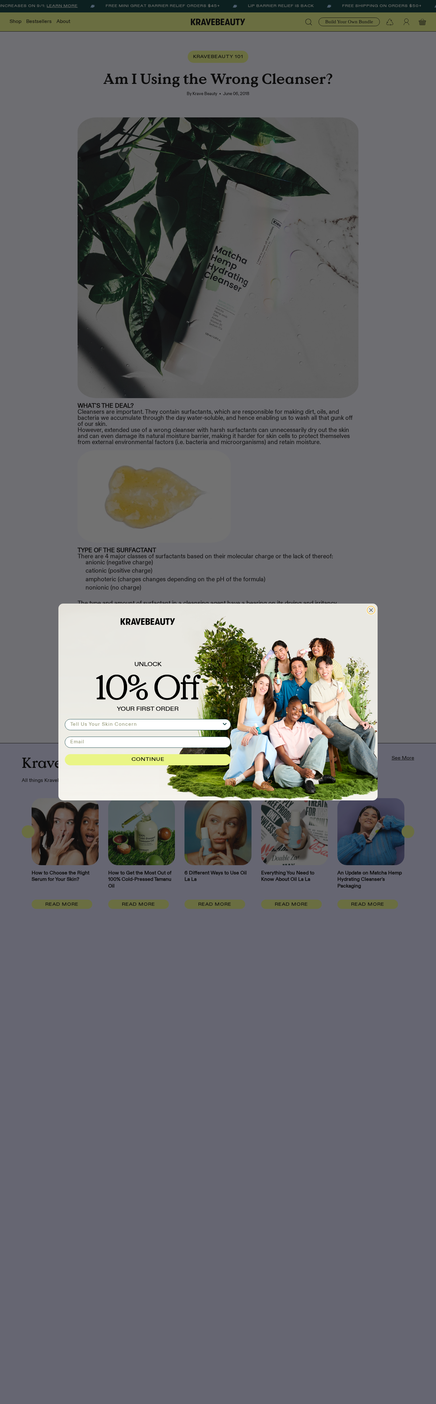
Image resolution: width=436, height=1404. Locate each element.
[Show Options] (225, 724)
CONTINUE (148, 759)
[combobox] (146, 724)
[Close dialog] (371, 610)
